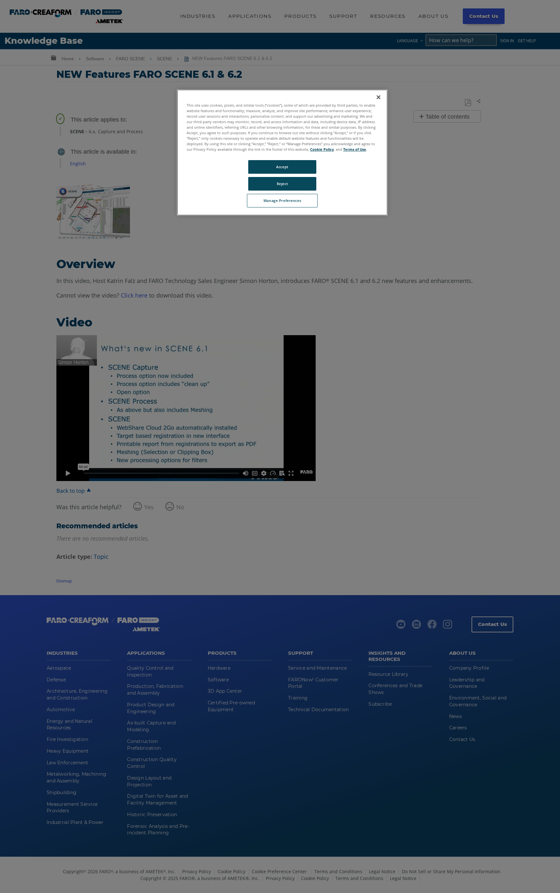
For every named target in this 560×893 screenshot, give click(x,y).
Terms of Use (354, 149)
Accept (282, 166)
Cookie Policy (322, 149)
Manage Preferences (282, 200)
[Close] (378, 97)
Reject (282, 183)
